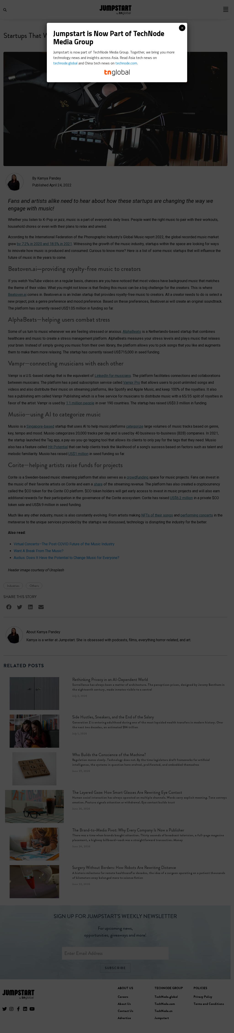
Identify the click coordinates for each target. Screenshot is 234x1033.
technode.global (65, 63)
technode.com (126, 63)
